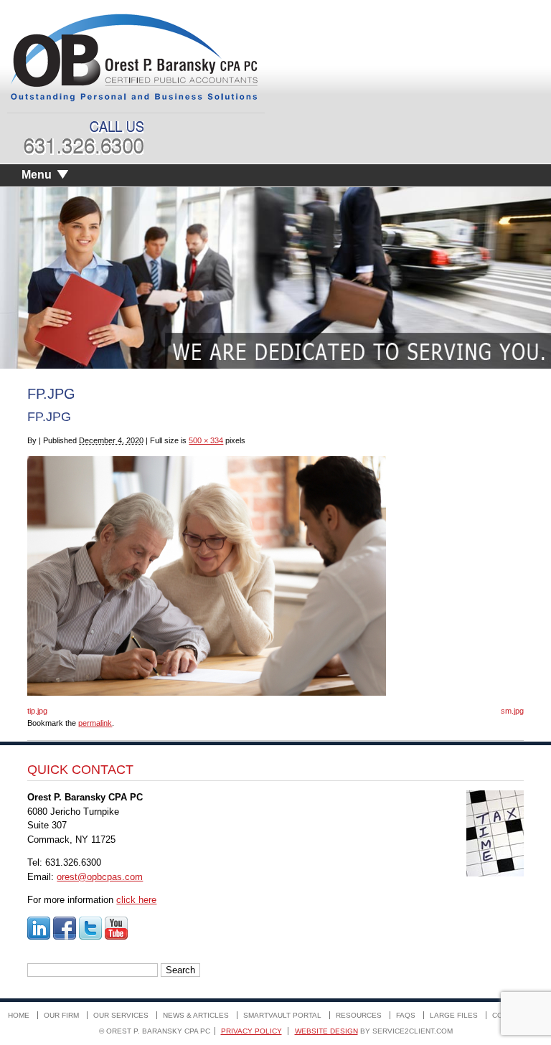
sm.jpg (512, 710)
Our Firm (61, 1015)
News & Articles (196, 1015)
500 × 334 (206, 440)
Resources (359, 1015)
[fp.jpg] (206, 692)
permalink (95, 723)
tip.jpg (37, 710)
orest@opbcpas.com (100, 876)
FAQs (405, 1015)
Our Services (121, 1015)
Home (18, 1015)
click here (136, 899)
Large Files (454, 1015)
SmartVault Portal (282, 1015)
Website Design (326, 1031)
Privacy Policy (251, 1031)
